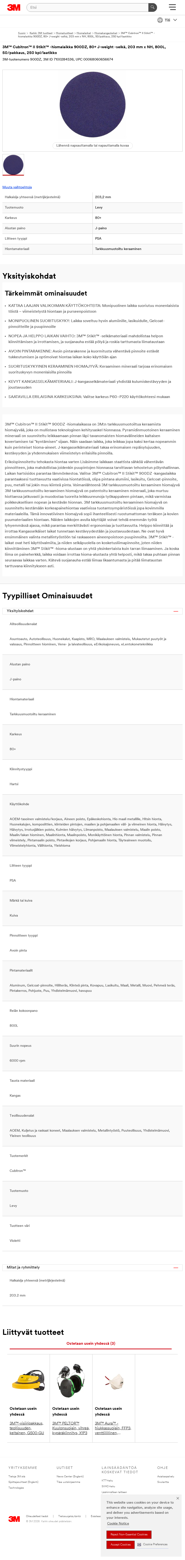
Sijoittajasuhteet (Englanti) (23, 1482)
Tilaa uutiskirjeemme (68, 1482)
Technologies (16, 1488)
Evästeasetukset (100, 1516)
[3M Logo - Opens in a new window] (13, 7)
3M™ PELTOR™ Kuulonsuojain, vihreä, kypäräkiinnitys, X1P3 (71, 1428)
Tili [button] (167, 20)
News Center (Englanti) (70, 1476)
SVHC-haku (108, 1486)
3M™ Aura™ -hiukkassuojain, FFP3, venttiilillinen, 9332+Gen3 (113, 1429)
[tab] (91, 1343)
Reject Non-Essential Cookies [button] (129, 1534)
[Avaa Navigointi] (172, 9)
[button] (152, 1545)
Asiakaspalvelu (165, 1476)
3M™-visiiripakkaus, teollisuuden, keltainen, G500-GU (27, 1428)
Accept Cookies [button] (121, 1544)
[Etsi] (152, 7)
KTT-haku (107, 1480)
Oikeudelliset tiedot (37, 1516)
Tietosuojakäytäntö (69, 1516)
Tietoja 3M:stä (16, 1476)
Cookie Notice (118, 1524)
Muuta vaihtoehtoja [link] (17, 187)
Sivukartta (163, 1482)
